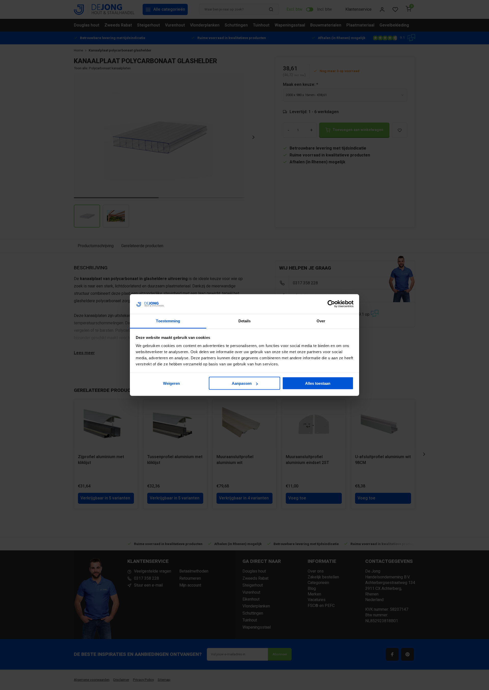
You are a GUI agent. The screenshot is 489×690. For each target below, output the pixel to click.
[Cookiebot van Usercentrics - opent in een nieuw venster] (331, 304)
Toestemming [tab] (168, 321)
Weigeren (171, 383)
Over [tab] (321, 321)
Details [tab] (244, 321)
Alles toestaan (317, 383)
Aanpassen (242, 383)
